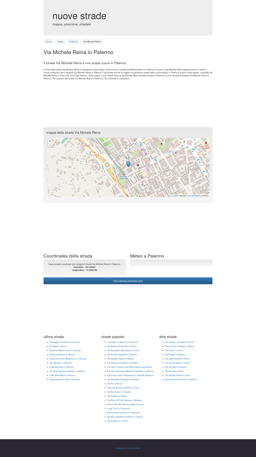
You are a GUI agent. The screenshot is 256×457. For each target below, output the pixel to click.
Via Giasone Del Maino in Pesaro (122, 362)
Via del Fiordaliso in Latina (177, 362)
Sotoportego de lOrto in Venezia (64, 379)
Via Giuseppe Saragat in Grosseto (123, 379)
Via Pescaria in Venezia (60, 362)
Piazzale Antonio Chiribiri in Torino (123, 387)
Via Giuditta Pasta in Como (177, 375)
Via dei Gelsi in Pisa (174, 371)
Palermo (73, 41)
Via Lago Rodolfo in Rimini (177, 358)
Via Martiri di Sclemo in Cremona (122, 342)
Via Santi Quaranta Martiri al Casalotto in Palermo (130, 371)
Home (48, 41)
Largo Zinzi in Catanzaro (118, 408)
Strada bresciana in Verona (62, 354)
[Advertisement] (128, 103)
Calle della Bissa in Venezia (62, 375)
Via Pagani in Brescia (175, 354)
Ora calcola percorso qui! (128, 281)
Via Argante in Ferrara (117, 420)
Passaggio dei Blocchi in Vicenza (64, 342)
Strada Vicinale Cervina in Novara (181, 379)
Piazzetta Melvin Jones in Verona (64, 350)
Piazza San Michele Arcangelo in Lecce (125, 404)
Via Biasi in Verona (58, 346)
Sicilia (60, 41)
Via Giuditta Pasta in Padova (120, 358)
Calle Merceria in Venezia (61, 366)
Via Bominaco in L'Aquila (118, 391)
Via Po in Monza (115, 383)
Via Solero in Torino (174, 350)
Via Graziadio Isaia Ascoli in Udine (123, 350)
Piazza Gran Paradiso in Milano (180, 346)
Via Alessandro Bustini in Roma (122, 346)
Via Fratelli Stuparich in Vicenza (122, 354)
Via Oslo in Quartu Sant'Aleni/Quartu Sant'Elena (129, 366)
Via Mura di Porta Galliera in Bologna (124, 400)
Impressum (121, 448)
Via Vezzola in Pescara (175, 366)
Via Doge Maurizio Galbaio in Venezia (67, 371)
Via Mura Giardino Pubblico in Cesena (125, 416)
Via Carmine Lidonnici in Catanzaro (123, 412)
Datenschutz (134, 448)
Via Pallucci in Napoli (117, 395)
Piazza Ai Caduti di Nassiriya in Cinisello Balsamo (130, 375)
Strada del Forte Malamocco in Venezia (67, 358)
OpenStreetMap (194, 195)
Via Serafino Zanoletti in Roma (179, 342)
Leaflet (175, 195)
